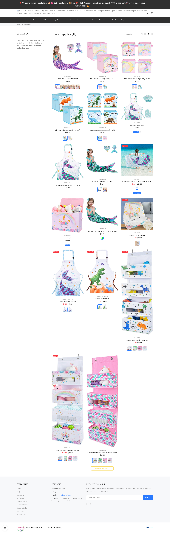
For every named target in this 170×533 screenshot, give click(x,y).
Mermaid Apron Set (137, 125)
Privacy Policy (21, 514)
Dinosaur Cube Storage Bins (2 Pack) (67, 130)
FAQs (18, 492)
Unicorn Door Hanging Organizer (67, 450)
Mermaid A (137, 193)
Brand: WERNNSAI (68, 299)
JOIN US (148, 497)
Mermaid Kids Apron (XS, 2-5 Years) (68, 185)
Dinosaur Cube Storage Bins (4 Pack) (102, 130)
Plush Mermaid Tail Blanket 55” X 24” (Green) (102, 231)
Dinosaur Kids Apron (102, 299)
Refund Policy (21, 511)
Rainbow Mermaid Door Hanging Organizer (102, 452)
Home (18, 24)
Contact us (20, 495)
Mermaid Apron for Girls (67, 301)
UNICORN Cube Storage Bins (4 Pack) (137, 79)
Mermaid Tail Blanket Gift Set (67, 79)
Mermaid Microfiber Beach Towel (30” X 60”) (137, 181)
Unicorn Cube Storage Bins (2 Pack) (102, 79)
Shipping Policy (22, 508)
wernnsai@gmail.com (63, 495)
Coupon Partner (22, 501)
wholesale (20, 498)
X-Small (135, 132)
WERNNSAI (67, 76)
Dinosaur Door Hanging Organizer (137, 340)
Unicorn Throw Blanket (137, 235)
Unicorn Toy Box (67, 238)
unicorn (67, 245)
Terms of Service (22, 505)
